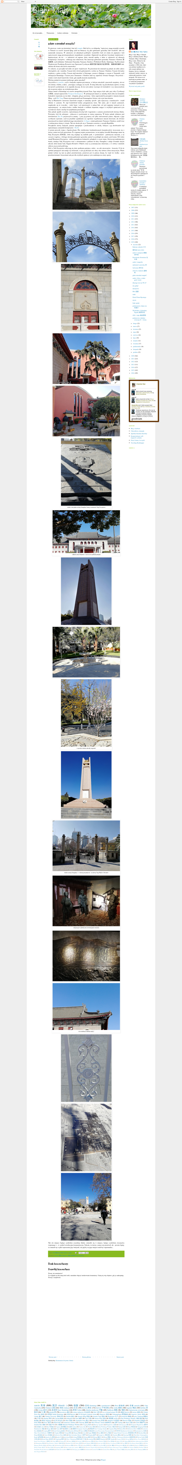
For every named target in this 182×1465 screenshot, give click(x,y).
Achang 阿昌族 (77, 1437)
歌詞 (36, 1412)
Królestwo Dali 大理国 (134, 1429)
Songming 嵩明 (59, 1447)
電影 (123, 1410)
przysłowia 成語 (65, 1412)
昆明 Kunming (90, 1405)
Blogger (103, 1460)
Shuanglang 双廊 (40, 1443)
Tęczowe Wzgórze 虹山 (92, 1447)
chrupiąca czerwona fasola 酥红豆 (143, 100)
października (137, 346)
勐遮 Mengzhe (101, 1439)
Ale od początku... (37, 33)
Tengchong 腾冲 (59, 1439)
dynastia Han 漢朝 (39, 1425)
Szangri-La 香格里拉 (104, 1435)
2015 (133, 230)
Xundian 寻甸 (142, 1447)
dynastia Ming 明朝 (83, 1416)
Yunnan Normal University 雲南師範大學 (124, 1433)
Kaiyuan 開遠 (70, 1445)
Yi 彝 (43, 1412)
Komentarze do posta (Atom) (64, 1360)
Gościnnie (74, 33)
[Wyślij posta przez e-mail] (75, 1253)
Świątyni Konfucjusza (75, 94)
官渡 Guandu (110, 1439)
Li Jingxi (87, 121)
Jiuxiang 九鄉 (80, 1441)
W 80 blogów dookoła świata (87, 1414)
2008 (133, 210)
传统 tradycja (64, 1407)
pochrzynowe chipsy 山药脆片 (140, 307)
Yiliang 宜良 (68, 1433)
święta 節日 (42, 1410)
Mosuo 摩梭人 (108, 1437)
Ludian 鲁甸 (86, 1445)
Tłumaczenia (50, 33)
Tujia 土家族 (84, 1431)
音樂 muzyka (135, 1405)
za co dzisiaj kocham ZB (110, 1412)
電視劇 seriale (113, 1418)
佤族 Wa (51, 1425)
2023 (133, 364)
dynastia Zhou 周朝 (107, 1449)
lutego (135, 323)
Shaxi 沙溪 (129, 1422)
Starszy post (120, 1357)
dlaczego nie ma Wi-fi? (139, 283)
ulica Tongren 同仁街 (39, 1451)
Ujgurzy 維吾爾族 (61, 1427)
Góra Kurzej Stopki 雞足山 (136, 1443)
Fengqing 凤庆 (87, 1425)
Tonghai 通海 (58, 1433)
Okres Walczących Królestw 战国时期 (124, 1437)
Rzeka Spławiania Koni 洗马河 (140, 1441)
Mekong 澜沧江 (97, 1437)
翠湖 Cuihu (77, 1410)
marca (135, 326)
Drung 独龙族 (38, 1435)
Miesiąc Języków (98, 1425)
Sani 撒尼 (101, 1433)
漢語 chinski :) (59, 1405)
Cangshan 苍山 (113, 1429)
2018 (133, 239)
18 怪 (38, 1418)
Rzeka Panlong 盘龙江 (59, 1431)
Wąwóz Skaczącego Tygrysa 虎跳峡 (118, 1447)
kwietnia (136, 329)
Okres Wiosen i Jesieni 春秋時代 (101, 1422)
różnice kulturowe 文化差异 (81, 1412)
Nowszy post (52, 1357)
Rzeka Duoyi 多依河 (47, 1439)
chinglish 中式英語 (113, 1420)
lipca (134, 338)
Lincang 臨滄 (59, 1418)
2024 (133, 367)
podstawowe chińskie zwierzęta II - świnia (139, 319)
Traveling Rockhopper (137, 443)
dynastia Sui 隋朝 (96, 1449)
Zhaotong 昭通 (127, 1435)
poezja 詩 (52, 1412)
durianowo (136, 289)
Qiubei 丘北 (119, 1441)
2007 (133, 207)
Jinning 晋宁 (63, 1441)
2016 (133, 233)
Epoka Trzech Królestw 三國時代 (42, 1441)
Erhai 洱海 (37, 1422)
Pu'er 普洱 (47, 1422)
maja (134, 332)
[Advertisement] (86, 1340)
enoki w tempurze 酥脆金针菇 (140, 254)
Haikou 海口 (52, 1445)
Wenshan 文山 (69, 1443)
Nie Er (77, 128)
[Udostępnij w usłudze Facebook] (85, 1253)
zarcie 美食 (40, 1405)
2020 (133, 356)
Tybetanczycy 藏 (123, 1425)
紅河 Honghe (58, 1420)
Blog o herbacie (135, 428)
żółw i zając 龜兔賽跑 (139, 315)
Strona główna (86, 1357)
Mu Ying (60, 98)
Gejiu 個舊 (55, 1441)
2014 (133, 228)
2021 (133, 359)
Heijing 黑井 (48, 1418)
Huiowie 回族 (127, 1420)
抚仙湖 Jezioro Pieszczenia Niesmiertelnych (102, 1431)
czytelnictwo (105, 1405)
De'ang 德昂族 (129, 1439)
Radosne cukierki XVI (139, 247)
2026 (133, 373)
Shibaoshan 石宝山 (73, 1431)
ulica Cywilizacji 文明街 (114, 1443)
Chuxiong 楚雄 (83, 1422)
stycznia (135, 245)
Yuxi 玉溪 (88, 1418)
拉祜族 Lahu (40, 1427)
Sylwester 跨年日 (138, 268)
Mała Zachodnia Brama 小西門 (77, 1435)
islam (84, 1433)
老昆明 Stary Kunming (77, 1255)
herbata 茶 (144, 1407)
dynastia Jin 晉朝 (50, 1437)
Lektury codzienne (62, 33)
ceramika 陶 (91, 1439)
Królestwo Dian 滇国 (60, 1435)
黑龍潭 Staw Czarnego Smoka (98, 1429)
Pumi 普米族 (111, 1441)
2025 (133, 370)
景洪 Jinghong (46, 1420)
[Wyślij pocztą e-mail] (79, 1253)
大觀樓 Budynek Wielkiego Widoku (69, 1425)
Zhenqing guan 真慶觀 (78, 1449)
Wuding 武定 (103, 1447)
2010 (133, 216)
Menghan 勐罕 (92, 1435)
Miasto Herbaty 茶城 (101, 1441)
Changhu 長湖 (120, 1439)
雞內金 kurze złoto (138, 250)
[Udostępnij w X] (83, 1253)
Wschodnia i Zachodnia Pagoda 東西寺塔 (140, 311)
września (136, 344)
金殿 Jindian (72, 1427)
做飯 (76, 1405)
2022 (133, 362)
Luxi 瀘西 (93, 1445)
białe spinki (136, 303)
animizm (88, 1449)
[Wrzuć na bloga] (81, 1253)
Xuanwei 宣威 (133, 1447)
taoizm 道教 (136, 1412)
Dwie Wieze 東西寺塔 (140, 1439)
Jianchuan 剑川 (60, 1445)
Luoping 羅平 (47, 1431)
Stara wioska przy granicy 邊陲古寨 (74, 1447)
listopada (136, 349)
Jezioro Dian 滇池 (100, 1418)
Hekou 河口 (122, 1429)
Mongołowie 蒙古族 (121, 1445)
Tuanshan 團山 (117, 1435)
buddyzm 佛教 (112, 1410)
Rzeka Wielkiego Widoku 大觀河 (107, 1427)
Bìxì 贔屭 (136, 291)
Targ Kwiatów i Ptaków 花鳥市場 (55, 1443)
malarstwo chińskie (69, 1422)
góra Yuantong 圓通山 (141, 1416)
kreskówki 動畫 (126, 1416)
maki (134, 294)
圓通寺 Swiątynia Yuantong (80, 1429)
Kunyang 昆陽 (89, 1441)
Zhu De (60, 116)
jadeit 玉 (59, 1437)
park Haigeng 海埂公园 (90, 1443)
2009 (133, 213)
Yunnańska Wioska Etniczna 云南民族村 (44, 1449)
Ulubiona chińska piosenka (142, 162)
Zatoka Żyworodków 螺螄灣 (63, 1449)
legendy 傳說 (131, 1407)
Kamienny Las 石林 (140, 1431)
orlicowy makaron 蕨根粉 (140, 271)
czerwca (135, 335)
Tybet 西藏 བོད (140, 1422)
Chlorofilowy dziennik (137, 431)
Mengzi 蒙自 (50, 1429)
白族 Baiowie (71, 1414)
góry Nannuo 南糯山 (120, 1449)
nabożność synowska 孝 (140, 265)
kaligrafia (69, 1418)
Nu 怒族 (130, 1445)
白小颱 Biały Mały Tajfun (139, 52)
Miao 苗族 (69, 1420)
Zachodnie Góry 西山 (82, 1420)
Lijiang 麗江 (38, 1416)
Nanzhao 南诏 (91, 1427)
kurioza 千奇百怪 (102, 1407)
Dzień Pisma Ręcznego (139, 297)
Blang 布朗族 (131, 1427)
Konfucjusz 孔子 (113, 1416)
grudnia (135, 352)
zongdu (79, 48)
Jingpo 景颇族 (92, 1433)
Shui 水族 (50, 1447)
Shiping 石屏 (121, 1427)
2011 (133, 219)
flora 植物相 (120, 1405)
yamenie (61, 82)
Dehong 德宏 (87, 1437)
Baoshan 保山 (142, 1433)
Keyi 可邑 (78, 1445)
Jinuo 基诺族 (72, 1441)
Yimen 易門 (59, 1429)
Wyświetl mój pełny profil (137, 86)
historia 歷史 (58, 1255)
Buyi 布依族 (50, 1427)
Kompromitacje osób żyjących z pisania (137, 437)
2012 (133, 222)
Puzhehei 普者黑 (140, 1420)
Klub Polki (57, 1422)
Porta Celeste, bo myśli (138, 440)
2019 (133, 242)
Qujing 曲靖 (128, 1441)
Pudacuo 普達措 (139, 1445)
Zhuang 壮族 (77, 1433)
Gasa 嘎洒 (124, 1443)
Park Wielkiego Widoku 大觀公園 (131, 1418)
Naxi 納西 (79, 1418)
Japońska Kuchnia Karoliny (139, 434)
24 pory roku (82, 1427)
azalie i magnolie (138, 262)
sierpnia (135, 341)
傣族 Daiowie (125, 1412)
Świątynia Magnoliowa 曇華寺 (139, 1425)
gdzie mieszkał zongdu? (140, 275)
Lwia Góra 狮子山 (102, 1445)
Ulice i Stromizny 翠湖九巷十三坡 (76, 1439)
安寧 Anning (118, 1422)
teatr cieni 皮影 (102, 1443)
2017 (133, 236)
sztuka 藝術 (117, 1407)
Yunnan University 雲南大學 (54, 1416)
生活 (75, 1407)
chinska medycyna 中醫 (94, 1410)
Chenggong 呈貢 (141, 1427)
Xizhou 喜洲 (78, 1443)
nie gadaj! (136, 286)
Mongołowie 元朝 (111, 1425)
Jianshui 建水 (70, 1416)
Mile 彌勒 (111, 1445)
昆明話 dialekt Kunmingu (55, 1414)
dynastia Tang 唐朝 (98, 1416)
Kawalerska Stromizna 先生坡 (140, 258)
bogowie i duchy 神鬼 (138, 1414)
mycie (134, 300)
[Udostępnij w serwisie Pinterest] (87, 1253)
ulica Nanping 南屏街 (140, 1449)
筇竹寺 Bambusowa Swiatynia (124, 1431)
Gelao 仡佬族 (48, 1435)
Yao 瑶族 (108, 1433)
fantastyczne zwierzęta (137, 1410)
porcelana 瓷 (67, 1437)
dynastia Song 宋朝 (98, 1420)
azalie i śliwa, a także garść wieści (139, 279)
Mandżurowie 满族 (39, 1429)
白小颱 (39, 44)
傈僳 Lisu (67, 1429)
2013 (133, 225)
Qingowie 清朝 (66, 1255)
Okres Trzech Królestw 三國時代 (43, 1433)
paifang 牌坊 (130, 1449)
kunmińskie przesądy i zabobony (142, 182)
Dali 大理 (96, 1412)
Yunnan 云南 (50, 1407)
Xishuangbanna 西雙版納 (120, 1414)
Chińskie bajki (142, 120)
